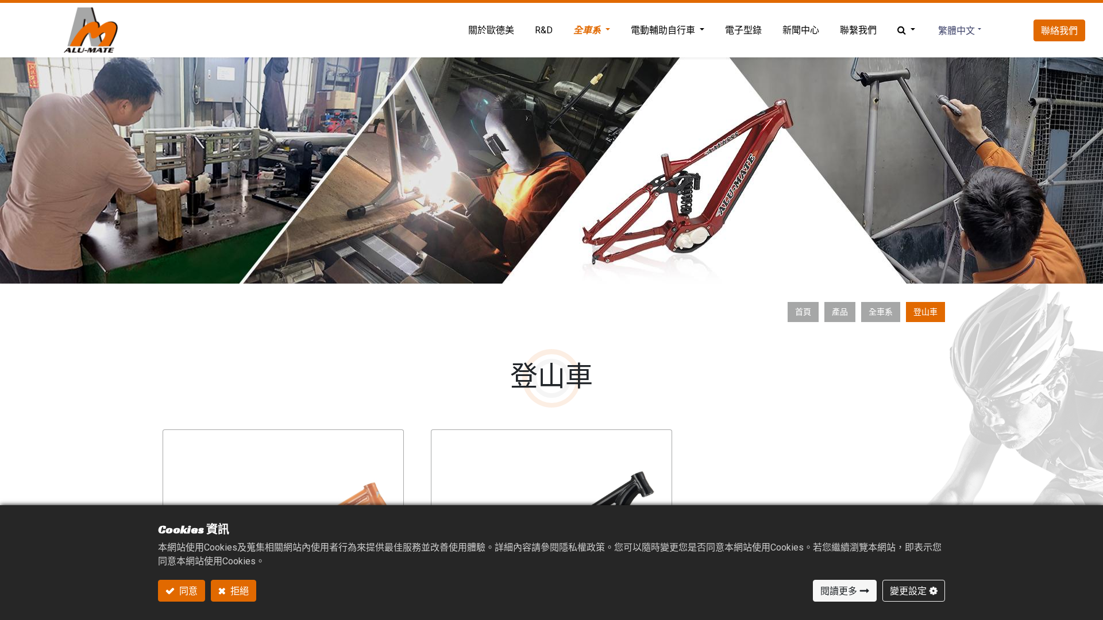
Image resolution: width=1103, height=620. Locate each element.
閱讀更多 (838, 590)
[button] (906, 30)
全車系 (881, 311)
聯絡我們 (1059, 30)
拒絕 (239, 590)
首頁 (803, 311)
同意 (188, 590)
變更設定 (908, 590)
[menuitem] (491, 30)
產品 (840, 311)
